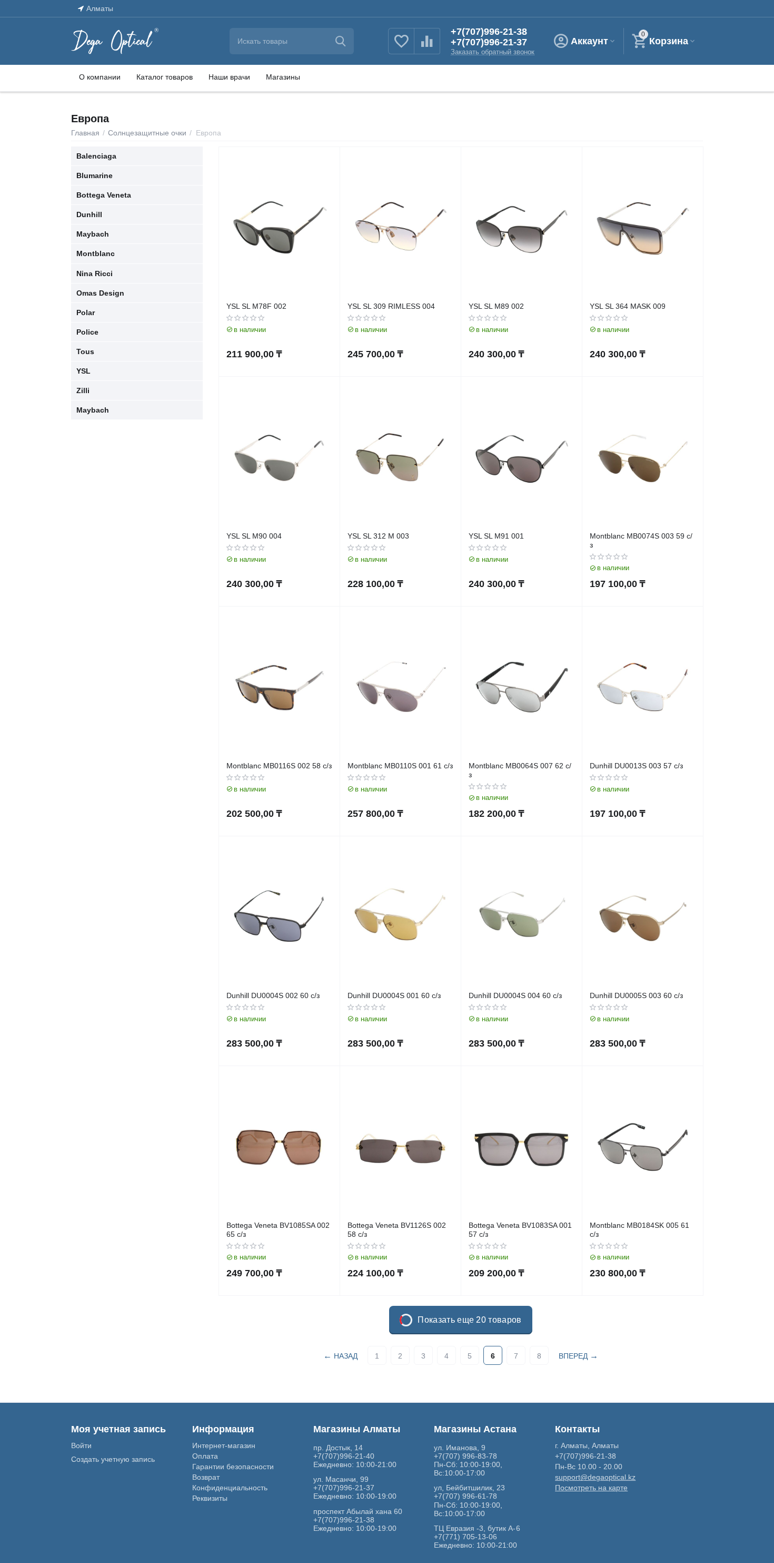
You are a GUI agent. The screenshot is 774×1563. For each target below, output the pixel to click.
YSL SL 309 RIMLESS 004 (391, 306)
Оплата (205, 1456)
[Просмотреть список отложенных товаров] (401, 47)
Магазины (283, 77)
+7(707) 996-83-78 (465, 1456)
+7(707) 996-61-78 (465, 1496)
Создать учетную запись (113, 1459)
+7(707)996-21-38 (489, 31)
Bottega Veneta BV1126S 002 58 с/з (397, 1229)
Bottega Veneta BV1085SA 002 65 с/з (278, 1229)
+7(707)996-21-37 (489, 42)
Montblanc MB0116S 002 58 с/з (279, 765)
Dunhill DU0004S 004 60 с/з (515, 995)
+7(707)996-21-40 (343, 1456)
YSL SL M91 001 (496, 536)
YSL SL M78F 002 (256, 306)
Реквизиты (209, 1498)
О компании (100, 77)
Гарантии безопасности (233, 1466)
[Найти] (340, 41)
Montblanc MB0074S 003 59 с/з (641, 540)
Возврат (206, 1477)
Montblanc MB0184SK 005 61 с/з (639, 1229)
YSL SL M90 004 (254, 536)
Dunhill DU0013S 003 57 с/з (636, 765)
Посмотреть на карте (591, 1487)
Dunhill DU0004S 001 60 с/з (394, 995)
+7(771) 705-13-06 (465, 1536)
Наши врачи (229, 77)
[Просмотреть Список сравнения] (427, 47)
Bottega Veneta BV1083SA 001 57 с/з (520, 1229)
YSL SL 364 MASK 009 (628, 306)
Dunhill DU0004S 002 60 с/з (273, 995)
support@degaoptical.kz (595, 1477)
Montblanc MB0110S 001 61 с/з (400, 765)
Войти (81, 1445)
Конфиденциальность (229, 1487)
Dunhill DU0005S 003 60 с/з (636, 995)
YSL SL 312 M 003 (378, 536)
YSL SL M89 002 (496, 306)
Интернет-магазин (223, 1445)
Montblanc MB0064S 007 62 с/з (520, 770)
